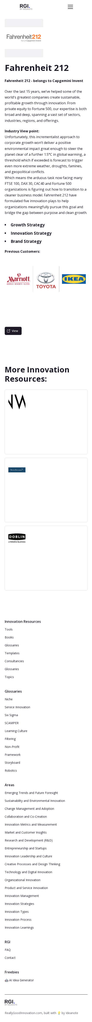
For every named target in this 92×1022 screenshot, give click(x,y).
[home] (26, 7)
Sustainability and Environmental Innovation (35, 801)
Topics (9, 677)
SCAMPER (12, 723)
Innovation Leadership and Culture (28, 856)
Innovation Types (17, 912)
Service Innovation (17, 707)
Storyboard (12, 763)
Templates (12, 653)
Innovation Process (18, 919)
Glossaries (12, 645)
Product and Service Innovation (26, 888)
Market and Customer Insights (26, 832)
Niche (9, 699)
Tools (9, 629)
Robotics (11, 770)
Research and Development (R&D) (29, 840)
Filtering (10, 739)
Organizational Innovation (22, 880)
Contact (10, 958)
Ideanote (72, 1013)
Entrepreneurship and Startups (26, 848)
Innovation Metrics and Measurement (31, 824)
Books (9, 637)
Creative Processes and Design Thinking (32, 864)
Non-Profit (12, 747)
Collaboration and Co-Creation (26, 816)
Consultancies (14, 661)
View (15, 331)
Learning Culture (16, 731)
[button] (69, 7)
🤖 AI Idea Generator (19, 980)
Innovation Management (22, 896)
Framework (13, 755)
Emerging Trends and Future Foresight (31, 793)
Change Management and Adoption (29, 809)
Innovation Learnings (19, 927)
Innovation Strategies (19, 904)
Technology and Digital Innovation (28, 872)
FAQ (8, 950)
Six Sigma (11, 715)
